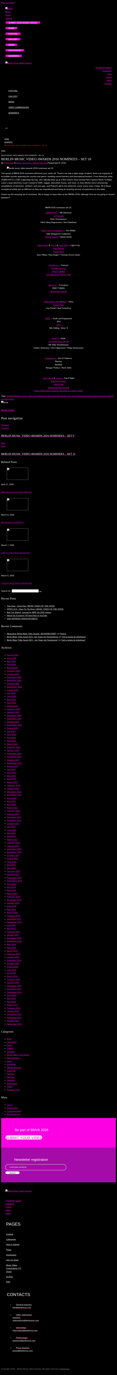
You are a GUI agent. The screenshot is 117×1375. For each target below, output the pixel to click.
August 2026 (12, 655)
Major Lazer (42, 245)
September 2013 (14, 1024)
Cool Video (12, 1042)
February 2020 (13, 871)
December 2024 (14, 715)
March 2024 (12, 744)
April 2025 (11, 703)
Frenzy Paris (58, 305)
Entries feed (12, 1108)
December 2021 (14, 817)
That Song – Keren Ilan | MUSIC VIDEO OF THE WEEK (31, 606)
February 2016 (13, 954)
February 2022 (13, 811)
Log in (9, 1105)
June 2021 (11, 830)
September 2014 (14, 992)
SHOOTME (59, 384)
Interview (11, 1052)
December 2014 (14, 986)
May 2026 (11, 661)
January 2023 (13, 789)
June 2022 (11, 798)
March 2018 (12, 913)
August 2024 (12, 728)
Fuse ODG (63, 245)
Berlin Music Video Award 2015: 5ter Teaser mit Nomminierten (32, 637)
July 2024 (11, 731)
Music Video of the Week (18, 1055)
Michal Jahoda (51, 237)
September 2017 (14, 922)
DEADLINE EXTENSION (12, 522)
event (55, 396)
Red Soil (10, 1077)
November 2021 (14, 820)
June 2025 (11, 696)
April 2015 (11, 973)
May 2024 (11, 738)
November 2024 (14, 718)
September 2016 (14, 941)
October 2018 (13, 903)
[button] (23, 1137)
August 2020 (12, 858)
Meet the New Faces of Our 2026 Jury (16, 492)
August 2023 (12, 766)
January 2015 (13, 982)
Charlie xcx (54, 265)
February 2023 (13, 785)
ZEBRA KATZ (52, 213)
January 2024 (13, 750)
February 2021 (13, 842)
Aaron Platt (66, 275)
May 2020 (11, 865)
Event (9, 1045)
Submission (12, 1083)
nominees (103, 396)
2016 (9, 396)
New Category (13, 1058)
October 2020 (13, 855)
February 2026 (13, 671)
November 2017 (14, 919)
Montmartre (50, 358)
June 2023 (11, 773)
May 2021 (11, 833)
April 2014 (11, 1002)
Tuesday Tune (13, 1090)
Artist (9, 1039)
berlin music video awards (28, 396)
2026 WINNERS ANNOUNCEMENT (22, 618)
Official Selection (40, 163)
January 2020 (13, 874)
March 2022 (12, 808)
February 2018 (13, 916)
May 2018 (11, 909)
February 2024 (13, 747)
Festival (61, 396)
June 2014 (11, 995)
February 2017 (13, 932)
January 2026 (13, 674)
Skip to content (8, 3)
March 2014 (12, 1005)
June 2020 (11, 862)
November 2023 (14, 757)
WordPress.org (13, 1114)
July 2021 (11, 827)
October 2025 (13, 684)
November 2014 (14, 989)
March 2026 (12, 668)
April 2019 (11, 890)
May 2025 (11, 699)
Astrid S (55, 338)
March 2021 (12, 839)
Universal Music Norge (58, 341)
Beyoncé (53, 285)
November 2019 (14, 878)
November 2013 (14, 1017)
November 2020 (14, 852)
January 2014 (13, 1011)
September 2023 (14, 763)
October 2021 (13, 823)
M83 (64, 302)
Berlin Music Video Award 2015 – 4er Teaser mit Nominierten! (32, 640)
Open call (11, 1071)
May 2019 (11, 887)
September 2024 (14, 725)
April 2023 (11, 779)
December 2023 (14, 753)
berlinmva (44, 396)
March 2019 (12, 893)
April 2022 (11, 804)
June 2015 (11, 970)
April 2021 (11, 836)
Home (6, 139)
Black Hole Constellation (52, 230)
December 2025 (14, 677)
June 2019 (11, 884)
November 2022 (14, 795)
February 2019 (13, 897)
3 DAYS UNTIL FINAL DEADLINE (16, 583)
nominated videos (91, 396)
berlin (13, 396)
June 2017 (11, 925)
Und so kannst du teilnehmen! (74, 637)
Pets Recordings (58, 381)
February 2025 (13, 709)
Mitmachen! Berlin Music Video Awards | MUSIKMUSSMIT (31, 633)
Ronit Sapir (9, 163)
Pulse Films (58, 252)
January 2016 (13, 957)
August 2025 (12, 690)
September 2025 (14, 687)
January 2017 (13, 935)
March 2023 (12, 782)
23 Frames (58, 216)
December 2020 (14, 849)
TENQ (9, 1087)
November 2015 (14, 960)
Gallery (10, 1048)
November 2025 (14, 680)
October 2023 (13, 760)
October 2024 (13, 722)
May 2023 (11, 776)
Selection (11, 1080)
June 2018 (11, 906)
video (11, 399)
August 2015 (12, 967)
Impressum (64, 1369)
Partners (11, 1074)
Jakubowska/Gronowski (58, 388)
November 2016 (14, 938)
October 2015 (13, 963)
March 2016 (12, 951)
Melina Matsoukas (58, 291)
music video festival (74, 396)
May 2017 (11, 928)
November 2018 (14, 900)
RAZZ (47, 318)
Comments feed (14, 1111)
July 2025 (11, 693)
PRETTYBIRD (58, 271)
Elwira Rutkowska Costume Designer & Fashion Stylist (58, 391)
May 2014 (11, 998)
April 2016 (11, 947)
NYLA (53, 245)
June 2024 (11, 734)
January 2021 (13, 846)
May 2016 (11, 944)
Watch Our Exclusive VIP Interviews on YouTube (27, 615)
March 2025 (12, 706)
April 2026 (11, 664)
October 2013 (13, 1021)
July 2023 (11, 769)
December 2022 (14, 792)
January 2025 (13, 712)
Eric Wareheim (52, 275)
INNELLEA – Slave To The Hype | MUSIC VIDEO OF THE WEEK (35, 609)
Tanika (59, 378)
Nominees (8, 142)
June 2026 (11, 658)
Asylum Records (58, 268)
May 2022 (11, 801)
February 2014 (13, 1008)
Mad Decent (58, 248)
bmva (50, 396)
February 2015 (13, 979)
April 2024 (11, 741)
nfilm (58, 325)
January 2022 (13, 814)
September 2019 (14, 881)
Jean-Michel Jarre (52, 302)
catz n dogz (48, 378)
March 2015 (12, 976)
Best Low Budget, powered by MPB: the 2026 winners (29, 612)
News (18, 163)
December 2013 (14, 1014)
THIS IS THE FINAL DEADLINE (15, 553)
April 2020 (11, 868)
